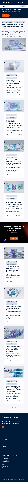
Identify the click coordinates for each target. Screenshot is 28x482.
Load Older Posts (14, 408)
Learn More (14, 238)
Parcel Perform (18, 36)
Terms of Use (5, 479)
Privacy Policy (10, 479)
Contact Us (20, 2)
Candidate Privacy (17, 479)
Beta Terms (23, 479)
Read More (14, 54)
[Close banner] (25, 10)
